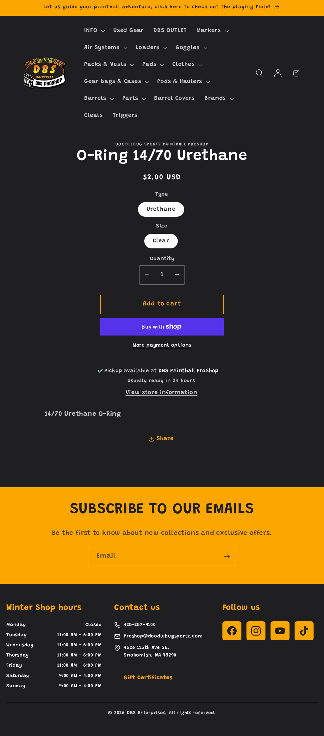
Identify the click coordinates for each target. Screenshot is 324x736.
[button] (94, 30)
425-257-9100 (140, 625)
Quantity (162, 258)
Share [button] (165, 439)
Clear (161, 241)
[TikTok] (304, 630)
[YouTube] (280, 630)
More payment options (162, 345)
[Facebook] (231, 630)
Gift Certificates (148, 678)
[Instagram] (255, 630)
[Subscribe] (227, 556)
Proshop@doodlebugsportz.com (163, 636)
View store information (161, 393)
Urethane (161, 209)
